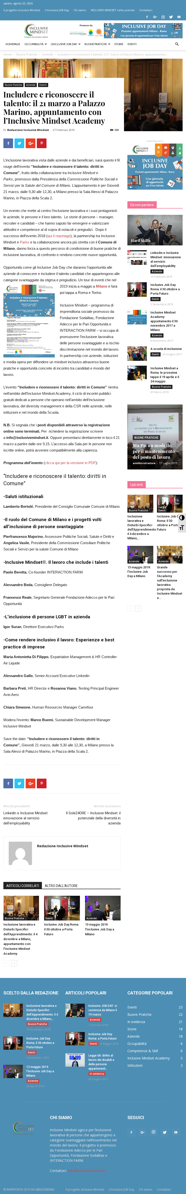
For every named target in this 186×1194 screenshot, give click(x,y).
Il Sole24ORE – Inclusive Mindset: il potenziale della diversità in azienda (93, 818)
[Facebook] (147, 17)
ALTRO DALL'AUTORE (61, 886)
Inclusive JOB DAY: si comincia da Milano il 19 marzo (102, 1010)
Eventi (132, 44)
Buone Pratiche (13, 85)
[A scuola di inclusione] (137, 353)
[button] (177, 44)
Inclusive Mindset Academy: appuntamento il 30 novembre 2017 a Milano (164, 321)
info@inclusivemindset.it (86, 1170)
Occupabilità (33, 44)
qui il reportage (58, 236)
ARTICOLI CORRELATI (22, 886)
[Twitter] (171, 17)
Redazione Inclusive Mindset (28, 130)
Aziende (30, 85)
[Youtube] (179, 17)
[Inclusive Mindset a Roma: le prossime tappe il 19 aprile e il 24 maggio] (137, 373)
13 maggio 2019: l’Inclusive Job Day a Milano (99, 929)
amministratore (144, 463)
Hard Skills (141, 240)
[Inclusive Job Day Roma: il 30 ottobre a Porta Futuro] (62, 908)
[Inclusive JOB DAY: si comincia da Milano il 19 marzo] (75, 1010)
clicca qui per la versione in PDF (70, 463)
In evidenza (97, 1073)
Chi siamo (80, 10)
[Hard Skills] (155, 230)
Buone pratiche (96, 44)
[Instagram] (163, 17)
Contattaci (145, 10)
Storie (118, 44)
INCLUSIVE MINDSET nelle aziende (113, 10)
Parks (24, 242)
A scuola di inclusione (166, 349)
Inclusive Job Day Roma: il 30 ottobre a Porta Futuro (61, 929)
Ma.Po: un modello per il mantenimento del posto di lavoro (154, 451)
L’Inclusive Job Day (64, 44)
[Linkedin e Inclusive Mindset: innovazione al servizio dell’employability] (137, 257)
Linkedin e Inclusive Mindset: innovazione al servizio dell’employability (25, 818)
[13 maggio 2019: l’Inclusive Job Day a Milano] (103, 908)
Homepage (13, 44)
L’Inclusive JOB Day (57, 10)
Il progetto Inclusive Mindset (21, 10)
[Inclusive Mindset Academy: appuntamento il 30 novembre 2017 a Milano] (137, 317)
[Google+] (155, 17)
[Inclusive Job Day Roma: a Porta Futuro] (75, 1038)
